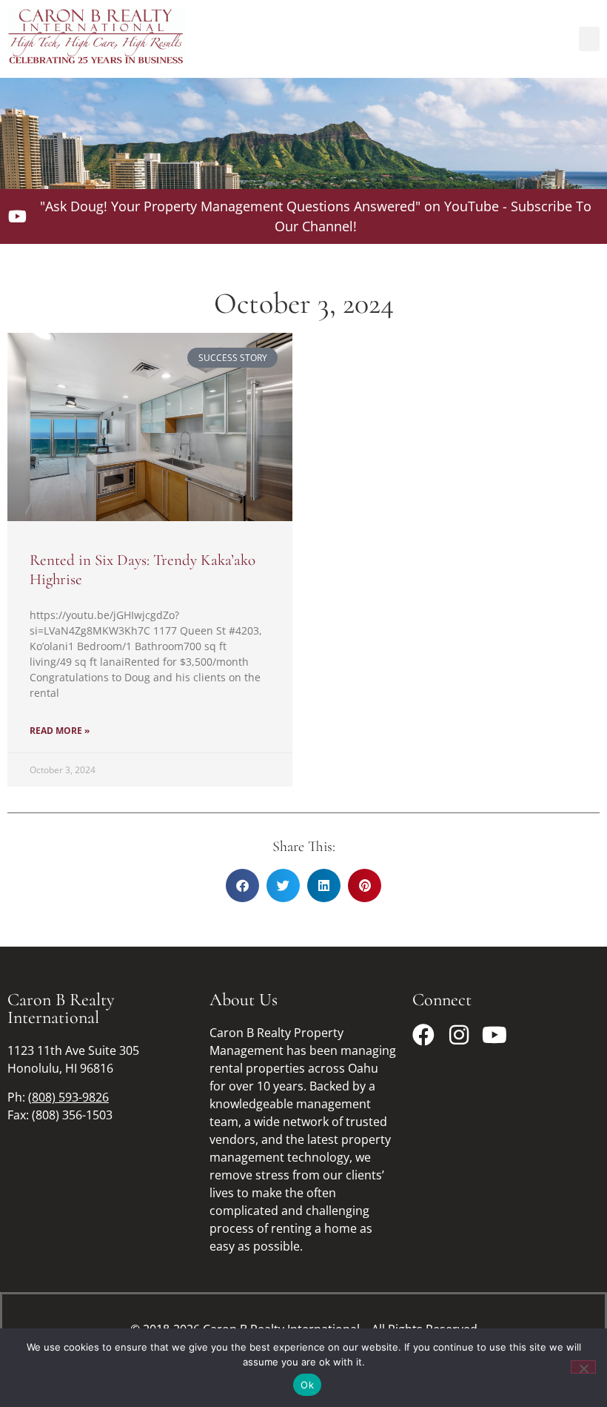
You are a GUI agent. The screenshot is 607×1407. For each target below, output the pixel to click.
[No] (583, 1367)
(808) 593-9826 (68, 1097)
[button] (589, 39)
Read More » (60, 730)
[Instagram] (459, 1035)
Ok (307, 1385)
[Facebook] (423, 1035)
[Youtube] (494, 1035)
